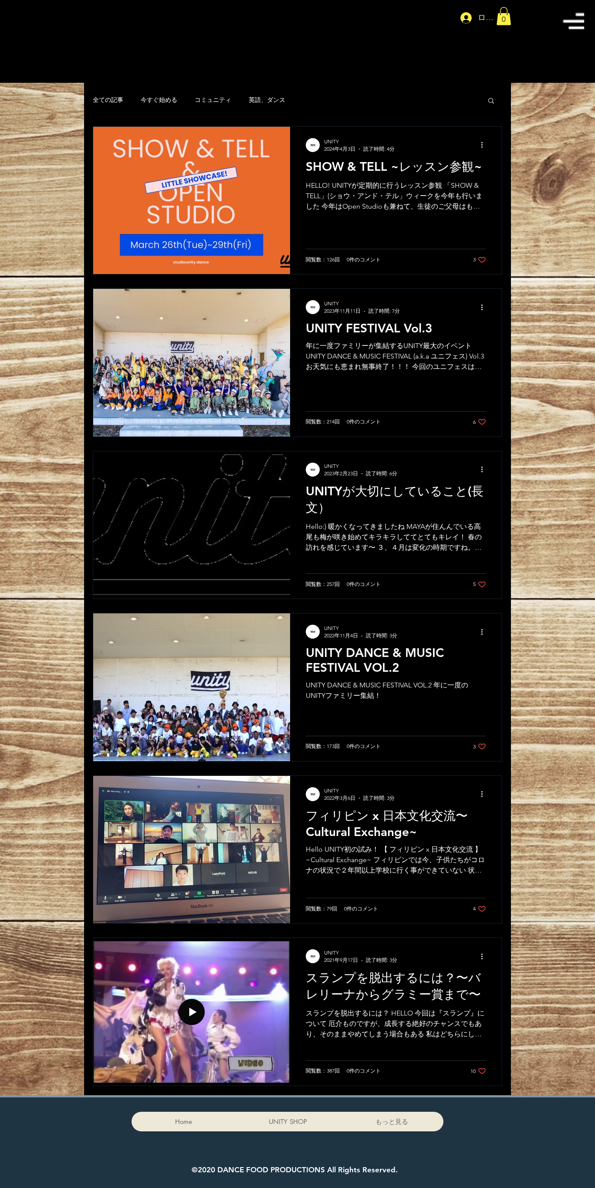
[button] (573, 21)
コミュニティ (213, 100)
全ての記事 (108, 100)
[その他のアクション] (485, 145)
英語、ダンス (267, 100)
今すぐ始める (159, 100)
